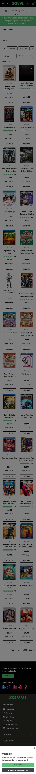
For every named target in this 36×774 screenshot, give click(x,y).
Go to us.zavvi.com (18, 765)
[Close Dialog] (33, 748)
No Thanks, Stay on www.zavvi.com (18, 770)
